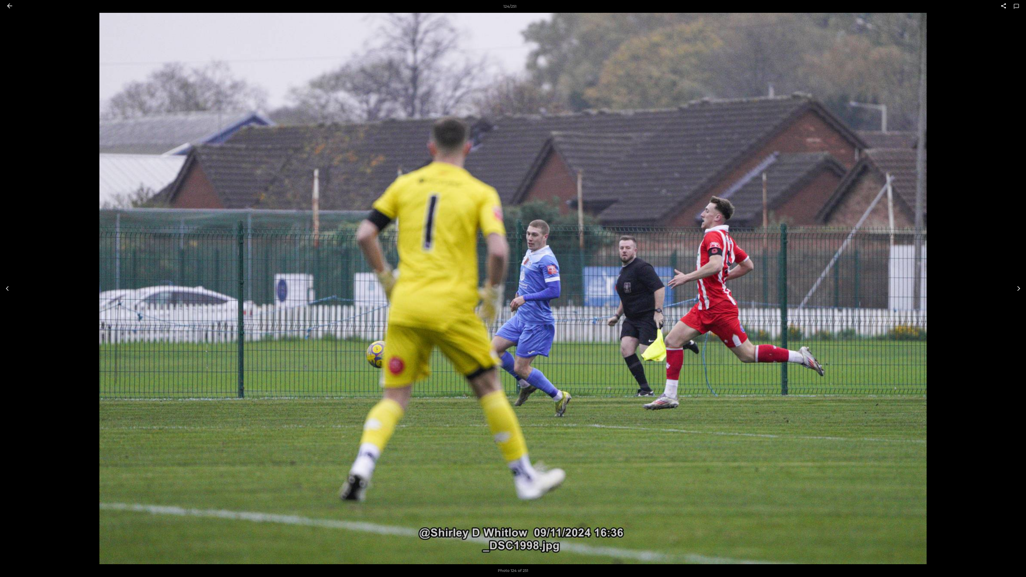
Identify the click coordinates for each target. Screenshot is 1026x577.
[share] (1003, 6)
